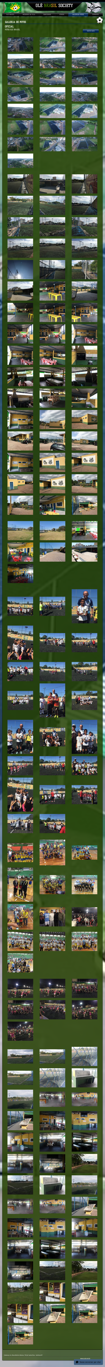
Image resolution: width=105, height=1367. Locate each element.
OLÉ (54, 5)
